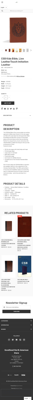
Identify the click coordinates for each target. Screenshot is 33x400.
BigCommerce (19, 385)
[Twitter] (11, 109)
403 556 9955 (17, 366)
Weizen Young (19, 388)
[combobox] (4, 7)
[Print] (8, 109)
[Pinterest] (17, 109)
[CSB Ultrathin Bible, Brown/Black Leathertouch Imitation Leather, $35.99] (8, 227)
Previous (2, 50)
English (2, 7)
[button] (20, 76)
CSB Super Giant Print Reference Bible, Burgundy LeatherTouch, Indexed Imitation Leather (24, 243)
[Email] (5, 109)
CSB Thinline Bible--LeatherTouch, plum (23, 280)
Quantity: (4, 93)
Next (30, 50)
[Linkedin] (14, 109)
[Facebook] (2, 109)
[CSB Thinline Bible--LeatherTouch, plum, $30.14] (25, 266)
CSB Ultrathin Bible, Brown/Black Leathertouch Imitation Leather (8, 242)
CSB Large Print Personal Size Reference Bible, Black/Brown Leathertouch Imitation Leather (8, 284)
